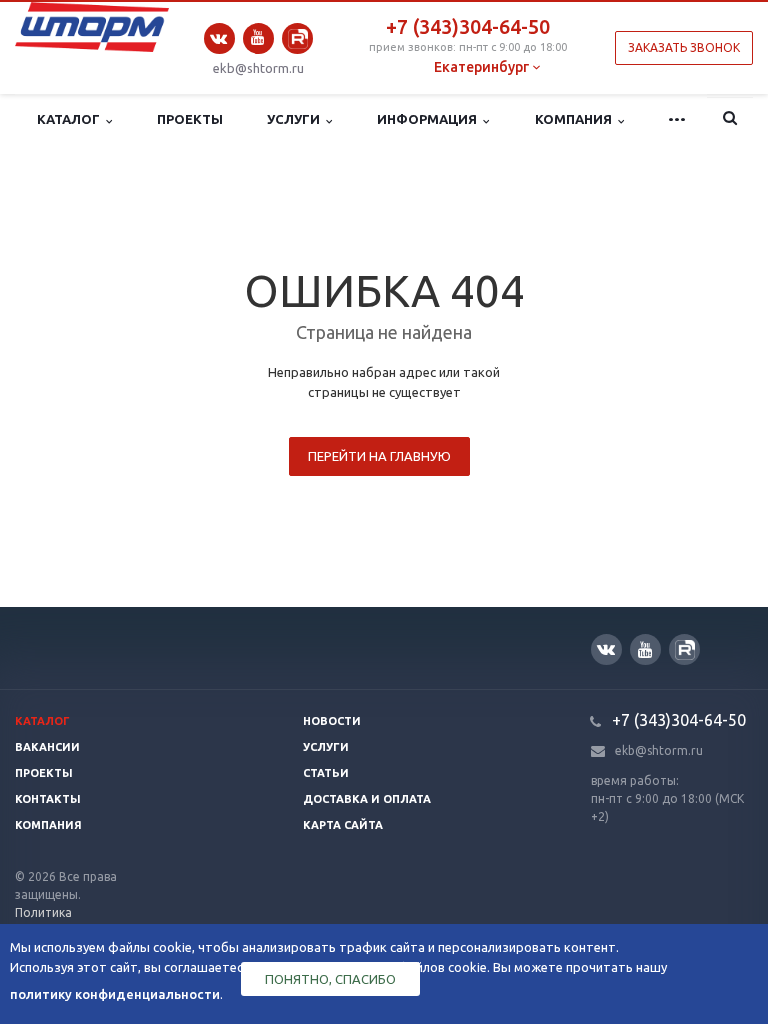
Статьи (326, 773)
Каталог (71, 119)
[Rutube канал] (297, 38)
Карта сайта (343, 825)
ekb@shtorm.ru (258, 68)
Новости (332, 721)
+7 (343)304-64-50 (468, 26)
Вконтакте (219, 38)
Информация (430, 119)
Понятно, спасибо (330, 979)
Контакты (48, 799)
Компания (576, 119)
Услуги (296, 119)
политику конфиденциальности (115, 994)
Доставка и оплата (367, 799)
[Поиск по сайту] (730, 120)
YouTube (258, 38)
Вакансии (47, 747)
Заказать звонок (684, 47)
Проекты (190, 119)
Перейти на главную (379, 456)
